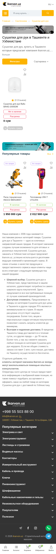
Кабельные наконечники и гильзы (22, 497)
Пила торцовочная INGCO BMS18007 (12, 198)
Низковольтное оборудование (20, 503)
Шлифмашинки (11, 490)
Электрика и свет (12, 432)
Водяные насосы (12, 451)
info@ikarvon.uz (10, 416)
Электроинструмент (14, 438)
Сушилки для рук (40, 21)
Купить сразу (15, 128)
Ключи (6, 477)
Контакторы (9, 458)
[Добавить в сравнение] (24, 74)
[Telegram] (21, 528)
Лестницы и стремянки (16, 445)
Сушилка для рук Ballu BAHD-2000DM (14, 105)
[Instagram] (36, 528)
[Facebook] (28, 528)
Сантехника (21, 21)
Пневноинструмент (14, 484)
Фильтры (15, 61)
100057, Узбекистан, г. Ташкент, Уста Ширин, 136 (27, 420)
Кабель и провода (13, 471)
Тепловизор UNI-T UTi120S (39, 198)
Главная (6, 21)
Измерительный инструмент (19, 464)
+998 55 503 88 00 (18, 411)
